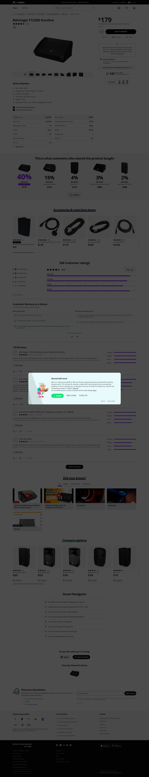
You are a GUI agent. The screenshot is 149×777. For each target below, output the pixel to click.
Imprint (103, 401)
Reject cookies (71, 395)
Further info (83, 395)
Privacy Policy (111, 401)
